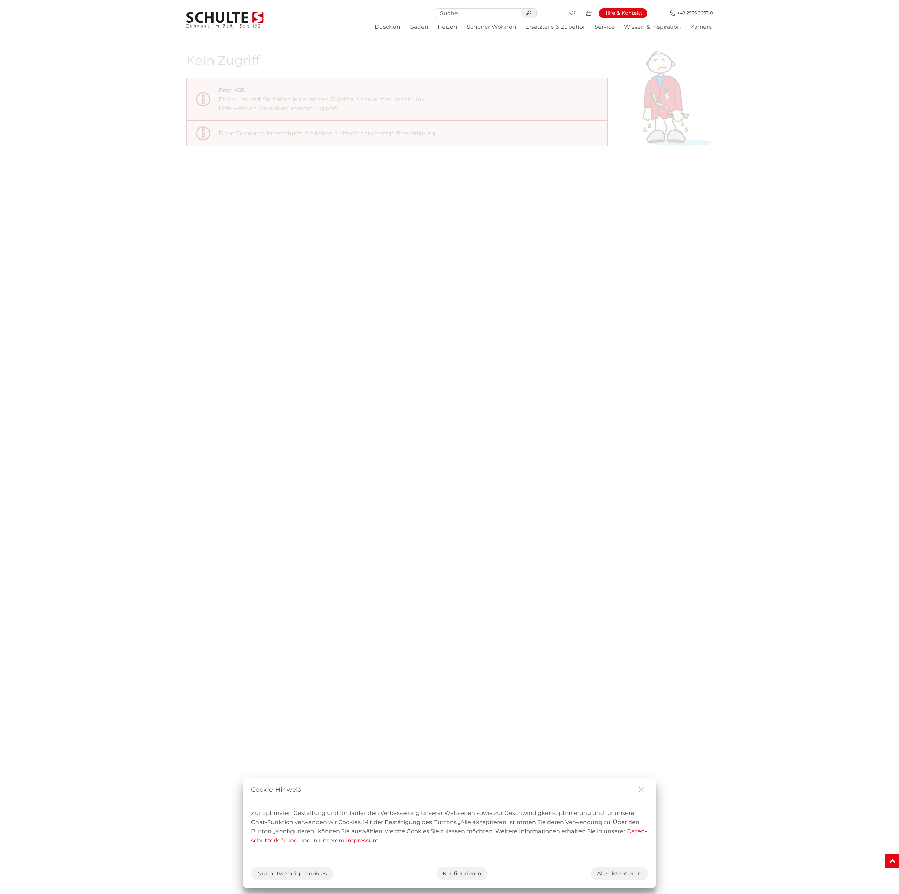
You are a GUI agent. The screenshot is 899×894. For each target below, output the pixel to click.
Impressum (362, 840)
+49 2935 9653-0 (695, 12)
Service (605, 27)
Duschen (387, 27)
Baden (419, 27)
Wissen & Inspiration (652, 27)
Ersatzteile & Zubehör (555, 27)
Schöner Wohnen (491, 27)
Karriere (701, 27)
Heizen (447, 27)
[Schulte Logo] (225, 20)
